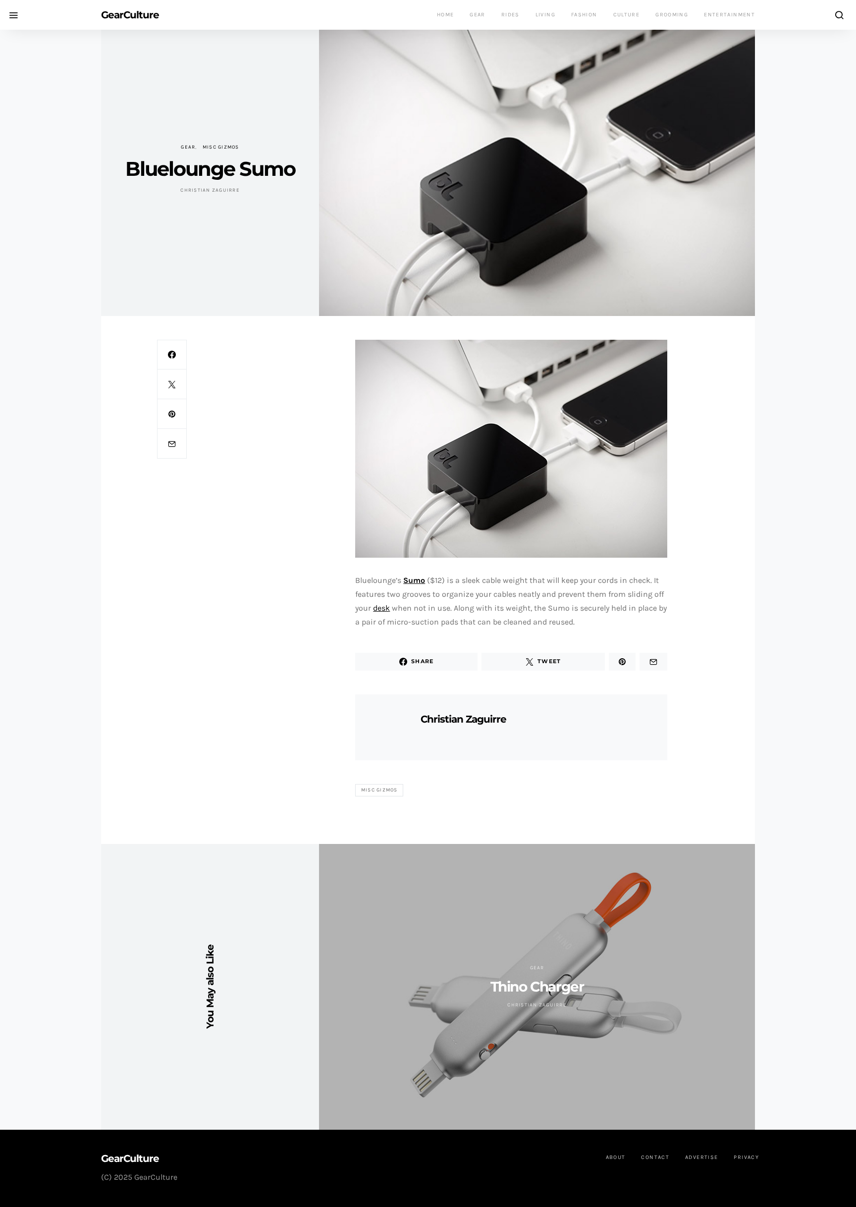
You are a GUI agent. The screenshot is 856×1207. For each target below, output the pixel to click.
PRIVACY (746, 1157)
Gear (477, 14)
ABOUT (616, 1157)
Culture (626, 14)
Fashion (584, 14)
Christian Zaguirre (210, 190)
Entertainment (729, 14)
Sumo (414, 580)
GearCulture (130, 15)
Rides (510, 14)
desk (381, 608)
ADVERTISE (701, 1157)
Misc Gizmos (221, 147)
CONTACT (655, 1157)
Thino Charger (537, 986)
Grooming (671, 14)
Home (445, 14)
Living (545, 14)
